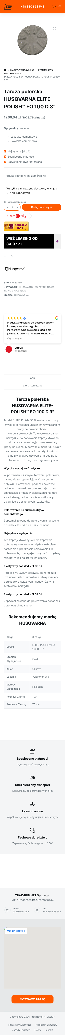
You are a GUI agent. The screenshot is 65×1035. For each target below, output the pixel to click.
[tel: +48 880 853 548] (37, 910)
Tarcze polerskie (15, 290)
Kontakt (49, 1029)
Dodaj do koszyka (41, 207)
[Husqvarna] (15, 269)
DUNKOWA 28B (21, 911)
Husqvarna (26, 287)
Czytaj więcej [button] (14, 338)
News (37, 1029)
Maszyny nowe (44, 287)
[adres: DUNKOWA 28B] (7, 910)
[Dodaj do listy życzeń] (5, 255)
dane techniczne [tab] (32, 385)
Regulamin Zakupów (46, 1024)
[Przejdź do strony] (8, 6)
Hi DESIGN (49, 1016)
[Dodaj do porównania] (11, 255)
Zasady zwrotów (21, 1029)
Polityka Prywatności (19, 1024)
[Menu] (59, 6)
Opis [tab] (32, 378)
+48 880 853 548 (52, 911)
